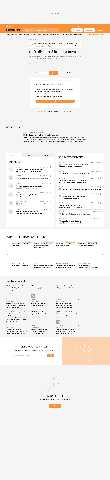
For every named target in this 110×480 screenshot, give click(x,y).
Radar (80, 34)
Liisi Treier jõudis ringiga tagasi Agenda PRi (76, 214)
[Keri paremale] (102, 255)
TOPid (20, 34)
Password (53, 34)
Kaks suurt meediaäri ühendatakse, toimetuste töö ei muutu (81, 189)
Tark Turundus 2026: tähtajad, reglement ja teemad (32, 178)
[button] (30, 355)
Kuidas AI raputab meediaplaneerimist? (43, 135)
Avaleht (8, 34)
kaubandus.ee (20, 26)
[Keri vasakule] (8, 255)
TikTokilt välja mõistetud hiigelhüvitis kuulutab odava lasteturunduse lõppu (40, 331)
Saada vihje (73, 34)
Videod (33, 34)
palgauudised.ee (41, 26)
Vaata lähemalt (42, 111)
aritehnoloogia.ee (61, 26)
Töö (58, 34)
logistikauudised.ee (82, 26)
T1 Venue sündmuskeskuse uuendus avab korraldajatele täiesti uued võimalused (65, 331)
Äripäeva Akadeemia (18, 263)
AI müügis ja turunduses (20, 265)
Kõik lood (14, 34)
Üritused (38, 34)
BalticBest (45, 34)
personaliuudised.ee (30, 26)
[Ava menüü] (13, 26)
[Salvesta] (50, 167)
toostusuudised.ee (71, 26)
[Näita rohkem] (99, 26)
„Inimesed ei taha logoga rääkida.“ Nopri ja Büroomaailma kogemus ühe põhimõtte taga (16, 331)
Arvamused (62, 178)
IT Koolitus (37, 263)
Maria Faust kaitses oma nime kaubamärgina (74, 173)
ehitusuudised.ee (92, 26)
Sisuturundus (65, 34)
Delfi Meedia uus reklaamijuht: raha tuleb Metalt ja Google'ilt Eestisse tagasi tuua (16, 305)
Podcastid (26, 34)
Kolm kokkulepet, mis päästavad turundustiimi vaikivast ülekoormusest (64, 305)
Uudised (18, 167)
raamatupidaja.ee (51, 26)
